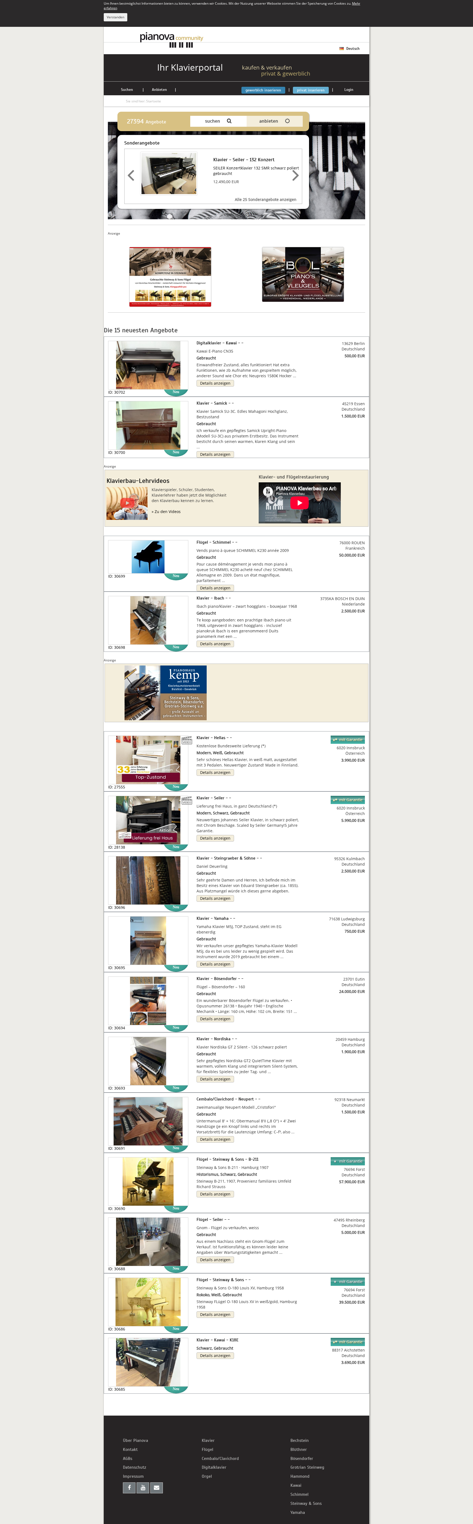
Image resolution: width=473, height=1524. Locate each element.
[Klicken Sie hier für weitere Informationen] (169, 693)
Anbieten (159, 89)
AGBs (127, 1458)
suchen (213, 121)
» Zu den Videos (166, 511)
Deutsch (352, 48)
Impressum (133, 1476)
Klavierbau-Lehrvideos (137, 481)
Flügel (207, 1449)
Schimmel (299, 1494)
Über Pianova (135, 1440)
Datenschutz (134, 1467)
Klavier (208, 1440)
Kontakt (130, 1449)
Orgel (207, 1476)
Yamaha (297, 1512)
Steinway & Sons (306, 1503)
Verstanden (115, 17)
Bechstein (299, 1440)
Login (348, 89)
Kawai (295, 1485)
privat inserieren (311, 90)
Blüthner (298, 1449)
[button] (130, 176)
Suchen (127, 89)
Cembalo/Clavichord (220, 1458)
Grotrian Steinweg (307, 1467)
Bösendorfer (301, 1458)
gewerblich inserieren (263, 90)
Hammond (300, 1476)
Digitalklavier (214, 1467)
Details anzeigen (215, 383)
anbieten (269, 121)
